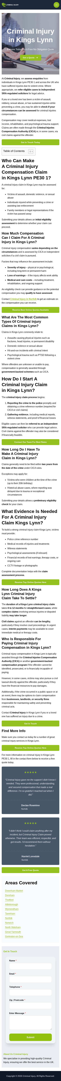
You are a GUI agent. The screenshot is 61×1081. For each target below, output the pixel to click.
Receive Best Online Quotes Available (30, 310)
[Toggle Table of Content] (29, 151)
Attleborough (11, 904)
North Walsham (13, 927)
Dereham (9, 895)
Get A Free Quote (30, 870)
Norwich (9, 923)
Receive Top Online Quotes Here (30, 582)
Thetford (9, 900)
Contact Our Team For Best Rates (30, 442)
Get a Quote (28, 57)
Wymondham (11, 909)
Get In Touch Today (30, 142)
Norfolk (8, 918)
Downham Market (14, 890)
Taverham (10, 913)
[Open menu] (56, 5)
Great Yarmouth (13, 932)
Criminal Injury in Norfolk (23, 299)
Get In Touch (30, 723)
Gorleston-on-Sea (14, 936)
